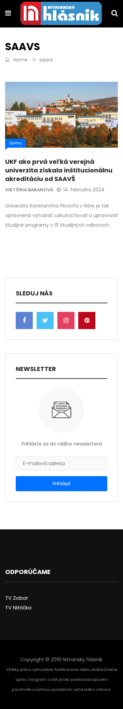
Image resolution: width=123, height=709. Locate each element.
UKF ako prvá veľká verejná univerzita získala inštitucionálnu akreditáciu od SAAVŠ (58, 170)
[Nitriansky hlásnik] (61, 14)
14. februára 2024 (84, 189)
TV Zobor (16, 597)
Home (20, 59)
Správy (15, 143)
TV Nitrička (18, 607)
